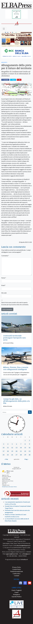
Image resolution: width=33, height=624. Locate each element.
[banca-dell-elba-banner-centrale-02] (16, 53)
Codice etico (16, 573)
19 (12, 451)
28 (21, 455)
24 (3, 455)
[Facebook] (20, 583)
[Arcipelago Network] (16, 614)
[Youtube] (29, 583)
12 (12, 447)
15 (25, 447)
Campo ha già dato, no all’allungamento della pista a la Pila (16, 401)
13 (16, 447)
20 (16, 451)
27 (16, 455)
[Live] (17, 604)
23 (29, 451)
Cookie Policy (16, 569)
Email (3, 285)
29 (25, 455)
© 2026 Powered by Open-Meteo (9, 486)
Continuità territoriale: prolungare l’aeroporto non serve (14, 337)
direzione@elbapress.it (23, 545)
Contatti (16, 575)
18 (8, 451)
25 (8, 455)
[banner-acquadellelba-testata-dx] (16, 14)
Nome (3, 278)
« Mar (6, 459)
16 (29, 447)
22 (25, 451)
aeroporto (4, 62)
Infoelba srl (24, 559)
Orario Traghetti (17, 590)
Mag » (26, 459)
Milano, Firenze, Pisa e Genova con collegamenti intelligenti (15, 368)
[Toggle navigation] (3, 28)
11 (8, 447)
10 (3, 447)
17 (3, 451)
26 (12, 455)
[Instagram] (25, 583)
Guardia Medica (16, 596)
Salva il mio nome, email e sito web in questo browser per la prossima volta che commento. (15, 303)
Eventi (16, 592)
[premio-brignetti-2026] (16, 39)
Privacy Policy (16, 567)
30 (29, 455)
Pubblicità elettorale (16, 571)
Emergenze (16, 594)
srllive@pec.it (26, 554)
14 (21, 447)
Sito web (4, 293)
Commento (5, 255)
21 (21, 451)
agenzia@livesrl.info (12, 554)
